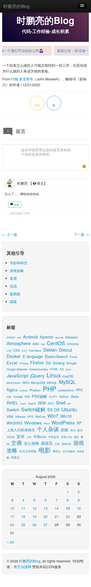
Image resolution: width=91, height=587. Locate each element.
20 (45, 516)
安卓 (21, 436)
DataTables (35, 350)
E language (33, 356)
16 (79, 508)
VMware (20, 416)
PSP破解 (18, 396)
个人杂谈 (48, 429)
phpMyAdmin (66, 390)
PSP (9, 396)
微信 (76, 437)
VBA (10, 416)
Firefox (37, 362)
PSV (27, 397)
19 (34, 516)
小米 (29, 437)
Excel (12, 362)
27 (45, 524)
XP (79, 423)
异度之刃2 (66, 437)
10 (12, 508)
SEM (42, 403)
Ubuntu (69, 409)
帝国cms (39, 436)
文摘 (16, 442)
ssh (69, 403)
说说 (13, 286)
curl (24, 350)
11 (23, 508)
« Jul (10, 541)
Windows (33, 423)
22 (68, 516)
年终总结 (53, 437)
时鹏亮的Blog (16, 6)
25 (23, 524)
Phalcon (35, 390)
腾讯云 (57, 451)
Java (68, 369)
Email (73, 357)
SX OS (53, 409)
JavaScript (17, 375)
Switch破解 (33, 409)
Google (71, 363)
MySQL (67, 381)
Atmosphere (18, 343)
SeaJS (32, 403)
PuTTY (53, 396)
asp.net (59, 337)
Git (48, 362)
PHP (49, 388)
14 (57, 508)
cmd (9, 350)
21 (57, 516)
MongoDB (38, 382)
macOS (68, 376)
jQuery (37, 375)
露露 (13, 301)
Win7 (52, 415)
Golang (58, 362)
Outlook (24, 390)
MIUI (26, 382)
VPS (30, 416)
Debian (50, 349)
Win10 (66, 416)
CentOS (56, 343)
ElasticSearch (56, 356)
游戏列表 (66, 443)
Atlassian (71, 337)
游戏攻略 (17, 270)
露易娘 (15, 293)
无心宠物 (31, 443)
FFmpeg (23, 363)
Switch (13, 409)
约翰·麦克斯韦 (22, 79)
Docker (14, 356)
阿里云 (15, 457)
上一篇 (9, 234)
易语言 (47, 443)
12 (34, 508)
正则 (57, 443)
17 (12, 516)
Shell (60, 402)
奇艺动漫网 (22, 566)
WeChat (40, 416)
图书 (72, 430)
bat (43, 344)
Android (30, 337)
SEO (51, 403)
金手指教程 (69, 451)
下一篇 (81, 234)
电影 (44, 449)
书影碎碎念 (18, 262)
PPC (79, 389)
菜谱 (13, 278)
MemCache (14, 383)
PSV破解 (39, 396)
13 (45, 508)
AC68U (11, 337)
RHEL (12, 403)
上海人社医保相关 (21, 429)
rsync (23, 403)
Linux (54, 375)
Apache (46, 337)
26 (34, 524)
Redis (75, 396)
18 (23, 516)
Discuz (65, 349)
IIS (62, 369)
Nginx (12, 390)
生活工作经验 (27, 451)
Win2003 (14, 423)
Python (64, 396)
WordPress (63, 422)
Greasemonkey (38, 369)
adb (19, 337)
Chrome (73, 343)
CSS (16, 350)
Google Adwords (17, 369)
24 (12, 524)
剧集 (64, 429)
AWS (35, 344)
